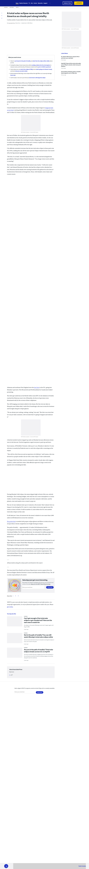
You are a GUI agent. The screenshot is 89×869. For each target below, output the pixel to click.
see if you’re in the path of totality (23, 61)
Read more (11, 672)
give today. (10, 607)
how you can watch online (21, 71)
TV (29, 3)
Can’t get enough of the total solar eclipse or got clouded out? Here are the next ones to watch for (38, 620)
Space (17, 7)
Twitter (15, 596)
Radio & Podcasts (23, 3)
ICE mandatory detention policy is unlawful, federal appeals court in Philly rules (71, 72)
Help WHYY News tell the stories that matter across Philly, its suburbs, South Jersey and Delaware (71, 65)
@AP (12, 675)
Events (35, 3)
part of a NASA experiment (44, 67)
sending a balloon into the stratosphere (41, 65)
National (12, 7)
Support (45, 3)
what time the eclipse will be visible (41, 61)
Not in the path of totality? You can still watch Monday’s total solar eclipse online (38, 636)
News (17, 3)
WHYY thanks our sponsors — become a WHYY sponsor (29, 132)
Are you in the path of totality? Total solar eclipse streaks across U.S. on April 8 (38, 650)
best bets (36, 387)
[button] (6, 866)
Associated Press (11, 23)
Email (18, 596)
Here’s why (12, 75)
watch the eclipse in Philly (26, 69)
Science (6, 7)
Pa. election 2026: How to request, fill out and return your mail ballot (70, 57)
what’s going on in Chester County (44, 69)
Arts (32, 3)
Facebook (13, 596)
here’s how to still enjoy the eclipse (37, 77)
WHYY (8, 3)
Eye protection (11, 521)
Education (40, 3)
